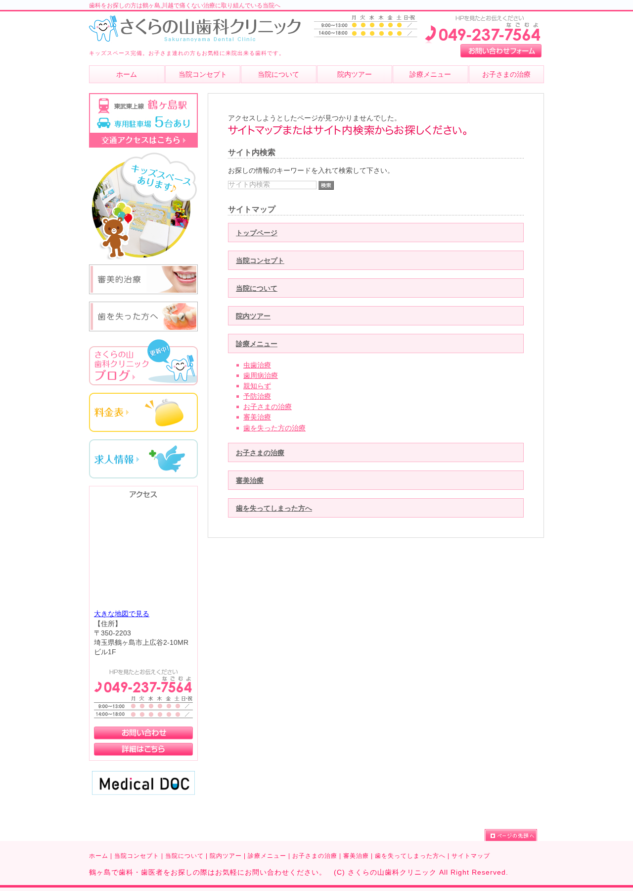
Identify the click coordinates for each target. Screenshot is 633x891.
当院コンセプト (260, 260)
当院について (256, 288)
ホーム (98, 855)
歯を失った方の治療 (274, 428)
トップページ (256, 233)
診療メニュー (256, 344)
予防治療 (257, 396)
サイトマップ (471, 855)
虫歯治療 (257, 365)
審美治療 (257, 417)
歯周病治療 (260, 375)
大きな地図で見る (121, 614)
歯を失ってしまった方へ (274, 508)
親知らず (257, 386)
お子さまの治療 (267, 407)
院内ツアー (253, 316)
